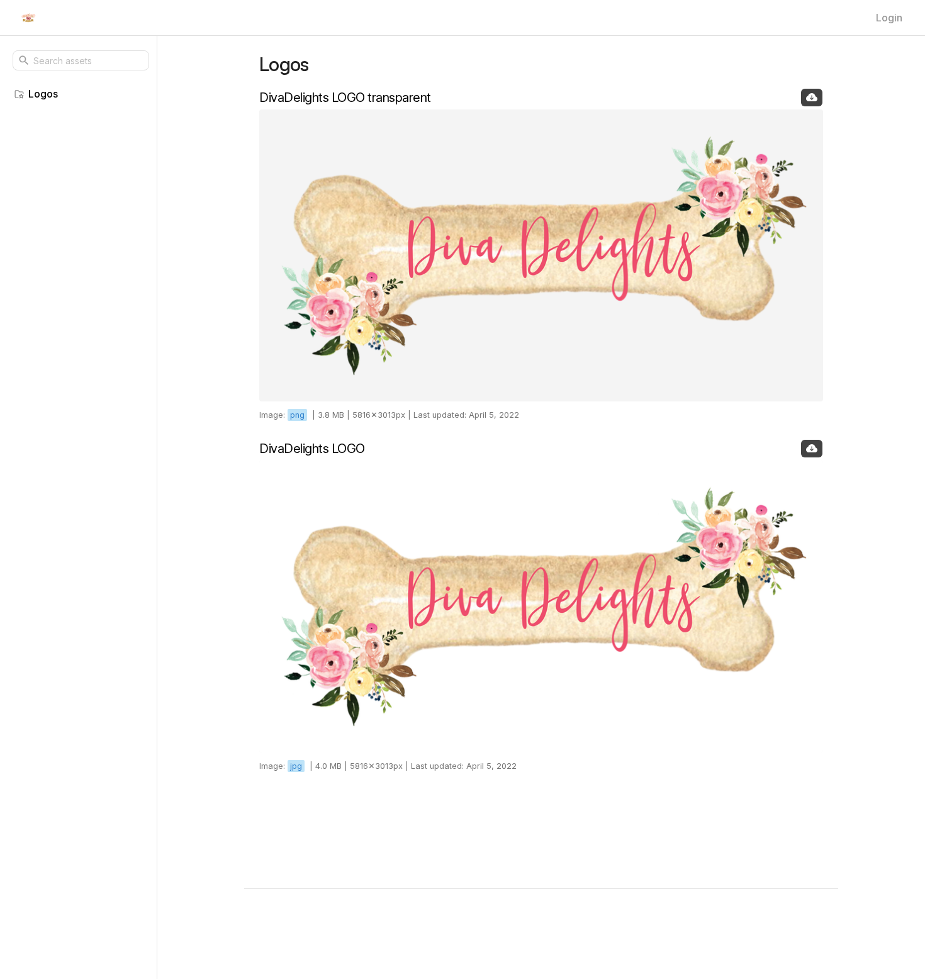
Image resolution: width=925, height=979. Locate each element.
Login (889, 17)
